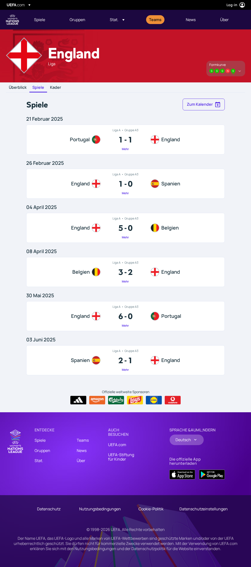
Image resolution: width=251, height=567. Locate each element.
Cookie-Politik (150, 509)
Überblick (17, 87)
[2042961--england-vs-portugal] (125, 316)
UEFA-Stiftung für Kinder (121, 457)
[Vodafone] (173, 400)
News (82, 450)
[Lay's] (135, 400)
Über (81, 460)
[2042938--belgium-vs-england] (125, 272)
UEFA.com (117, 444)
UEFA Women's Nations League (12, 19)
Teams (83, 440)
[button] (117, 19)
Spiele (38, 87)
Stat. (39, 460)
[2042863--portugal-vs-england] (125, 140)
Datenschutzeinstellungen (203, 509)
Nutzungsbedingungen (100, 509)
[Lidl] (154, 400)
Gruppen (42, 450)
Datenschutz (49, 509)
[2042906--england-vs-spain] (125, 184)
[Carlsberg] (116, 400)
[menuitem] (46, 19)
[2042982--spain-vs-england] (125, 360)
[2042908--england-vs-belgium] (125, 228)
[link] (39, 19)
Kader (55, 87)
